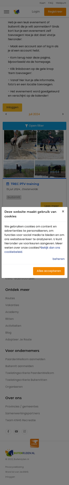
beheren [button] (59, 259)
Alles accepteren (49, 271)
